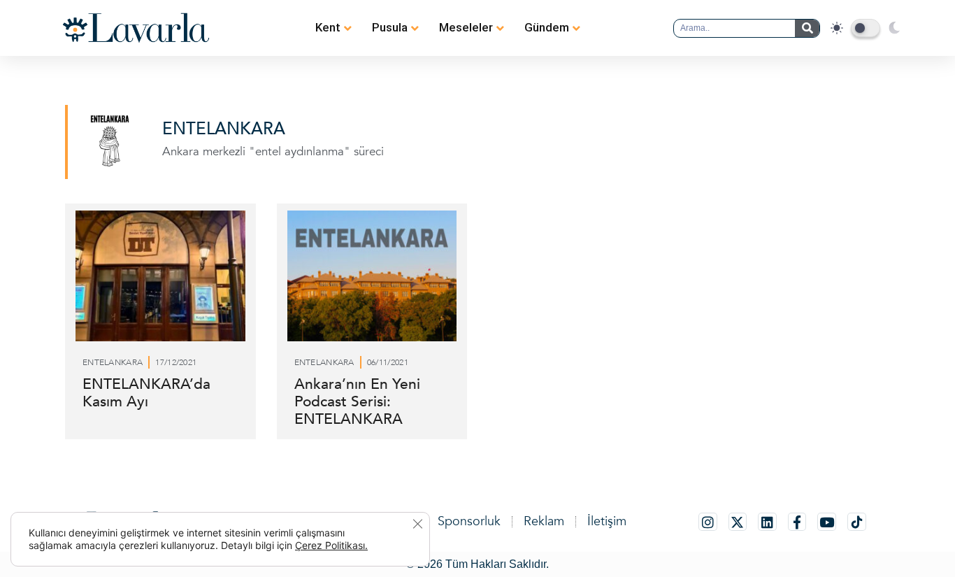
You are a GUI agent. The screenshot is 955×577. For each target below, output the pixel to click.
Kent (327, 27)
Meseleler (466, 27)
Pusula (390, 27)
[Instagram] (707, 522)
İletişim (606, 521)
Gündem (546, 27)
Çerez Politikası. (331, 545)
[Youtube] (826, 522)
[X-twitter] (737, 522)
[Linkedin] (767, 522)
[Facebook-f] (797, 522)
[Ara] (807, 28)
